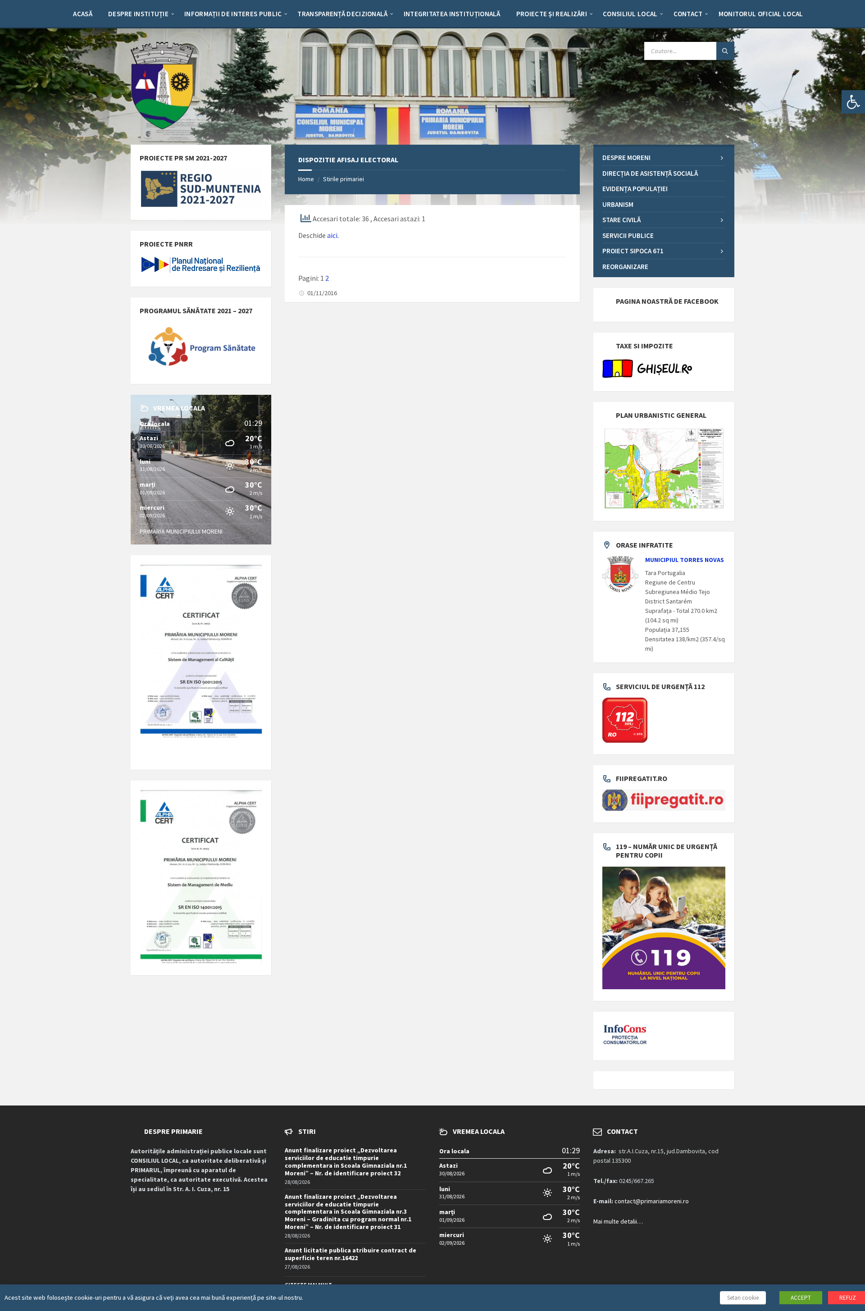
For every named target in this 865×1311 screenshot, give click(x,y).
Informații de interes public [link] (233, 13)
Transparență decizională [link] (342, 13)
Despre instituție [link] (138, 13)
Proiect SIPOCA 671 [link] (633, 251)
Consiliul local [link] (630, 13)
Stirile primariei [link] (343, 179)
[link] (853, 102)
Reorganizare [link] (625, 266)
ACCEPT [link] (801, 1298)
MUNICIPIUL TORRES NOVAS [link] (684, 560)
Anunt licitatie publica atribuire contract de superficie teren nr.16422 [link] (350, 1254)
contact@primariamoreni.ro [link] (652, 1201)
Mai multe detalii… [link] (618, 1221)
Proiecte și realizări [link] (551, 13)
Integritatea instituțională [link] (452, 13)
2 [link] (327, 278)
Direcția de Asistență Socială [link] (650, 173)
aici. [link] (333, 235)
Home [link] (306, 179)
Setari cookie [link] (743, 1298)
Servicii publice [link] (628, 235)
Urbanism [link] (617, 204)
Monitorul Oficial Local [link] (761, 13)
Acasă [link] (82, 13)
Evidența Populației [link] (635, 188)
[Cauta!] (725, 51)
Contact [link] (688, 13)
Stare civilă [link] (621, 219)
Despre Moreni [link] (626, 157)
